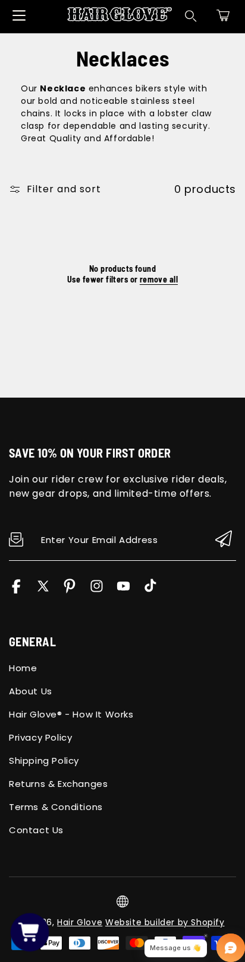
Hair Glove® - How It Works (71, 714)
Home (23, 668)
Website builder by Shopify (165, 922)
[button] (223, 15)
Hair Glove (79, 922)
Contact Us (36, 830)
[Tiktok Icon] (150, 590)
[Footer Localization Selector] (122, 901)
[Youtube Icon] (123, 590)
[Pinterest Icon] (69, 590)
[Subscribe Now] (223, 539)
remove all (159, 279)
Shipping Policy (44, 760)
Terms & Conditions (56, 807)
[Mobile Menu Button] (19, 15)
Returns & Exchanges (58, 783)
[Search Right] (191, 16)
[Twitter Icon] (43, 590)
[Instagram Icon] (96, 590)
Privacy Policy (40, 737)
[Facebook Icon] (16, 590)
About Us (30, 691)
